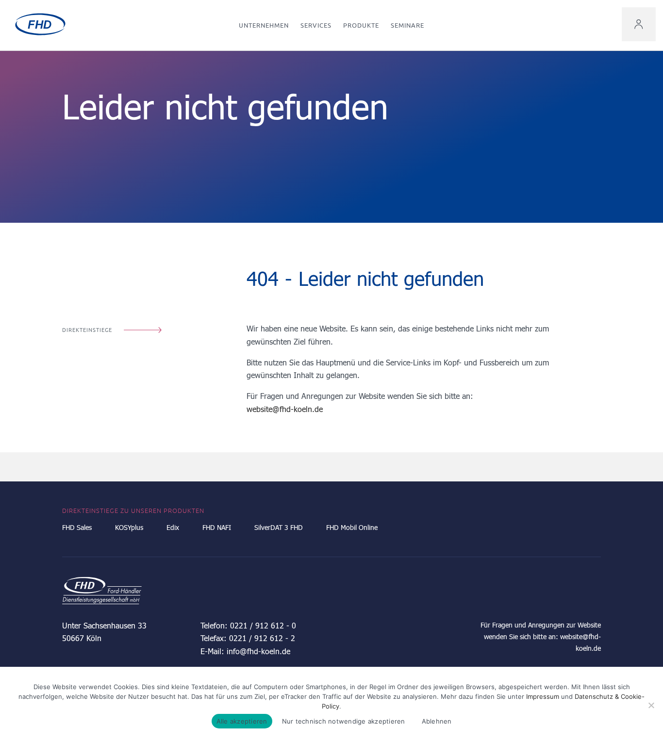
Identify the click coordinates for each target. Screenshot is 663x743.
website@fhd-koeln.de (285, 408)
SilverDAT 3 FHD (278, 527)
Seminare (407, 25)
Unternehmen (264, 25)
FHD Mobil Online (352, 527)
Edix (172, 527)
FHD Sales (77, 527)
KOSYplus (129, 527)
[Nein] (651, 705)
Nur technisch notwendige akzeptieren (343, 721)
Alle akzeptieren (241, 721)
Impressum (542, 696)
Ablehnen (437, 721)
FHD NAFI (216, 527)
